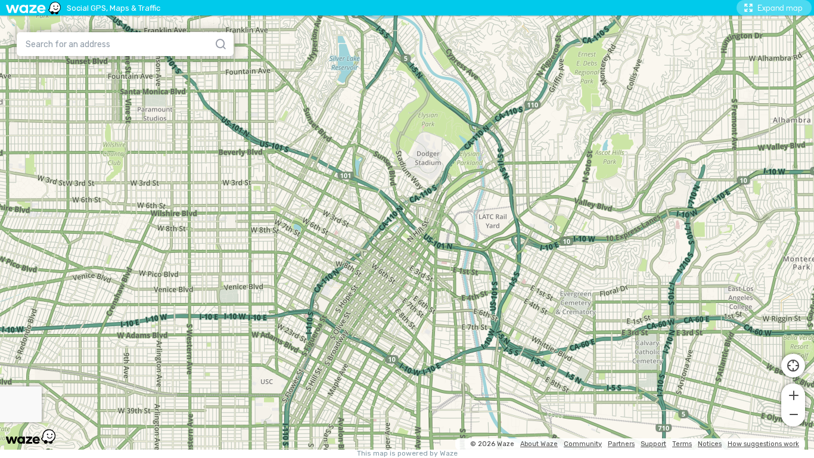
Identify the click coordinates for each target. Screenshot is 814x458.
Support (653, 444)
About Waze (539, 444)
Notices (710, 444)
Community (583, 444)
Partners (621, 444)
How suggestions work (763, 444)
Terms (682, 444)
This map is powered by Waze (407, 453)
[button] (793, 394)
